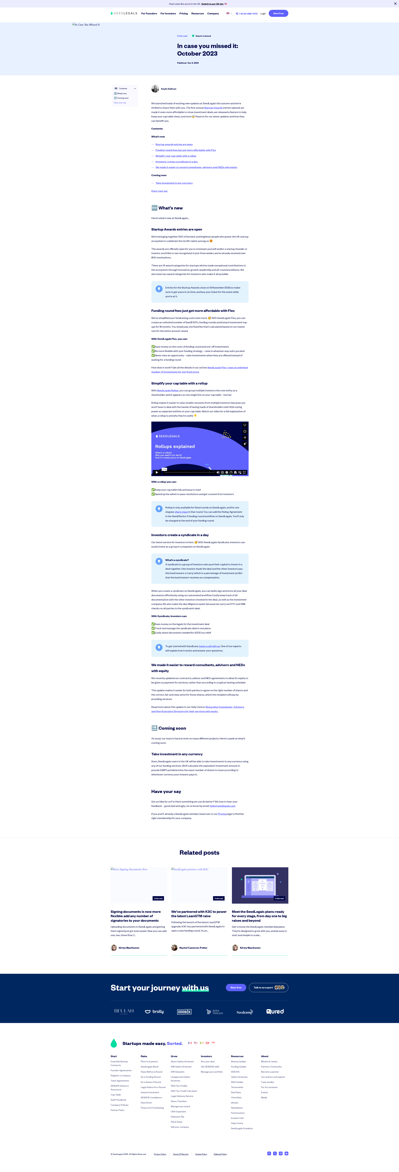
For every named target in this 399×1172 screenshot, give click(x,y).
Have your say (120, 102)
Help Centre (237, 1123)
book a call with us (209, 646)
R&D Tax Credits (179, 1085)
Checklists (236, 1097)
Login (263, 13)
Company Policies (119, 1104)
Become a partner (270, 1071)
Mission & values (269, 1061)
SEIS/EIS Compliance (151, 1097)
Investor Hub (237, 1117)
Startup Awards (213, 107)
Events (264, 1092)
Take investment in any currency (174, 183)
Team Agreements (120, 1080)
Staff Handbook (118, 1099)
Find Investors (238, 1112)
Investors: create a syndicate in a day (177, 161)
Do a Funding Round (151, 1076)
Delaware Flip (177, 1116)
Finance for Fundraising (152, 1107)
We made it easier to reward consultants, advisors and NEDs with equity (196, 167)
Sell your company (180, 1126)
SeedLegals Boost (150, 1066)
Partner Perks (117, 1110)
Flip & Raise (176, 1121)
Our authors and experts (273, 1076)
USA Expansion (178, 1111)
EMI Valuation (177, 1071)
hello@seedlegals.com (222, 806)
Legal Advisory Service (182, 1096)
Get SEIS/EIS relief (210, 1066)
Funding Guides (238, 1066)
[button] (230, 13)
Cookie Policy (201, 1154)
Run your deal (207, 1061)
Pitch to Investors (149, 1061)
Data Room (146, 1102)
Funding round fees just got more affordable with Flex (186, 150)
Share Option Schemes (182, 1061)
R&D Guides (237, 1081)
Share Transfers (179, 1101)
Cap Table (116, 1094)
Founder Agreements (121, 1070)
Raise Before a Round (151, 1071)
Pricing (222, 814)
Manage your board (180, 1106)
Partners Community (271, 1066)
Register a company (120, 1075)
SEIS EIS (235, 1071)
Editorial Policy (220, 1154)
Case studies (267, 1081)
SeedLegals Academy (242, 1128)
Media (264, 1097)
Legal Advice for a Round (153, 1087)
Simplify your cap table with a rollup (176, 156)
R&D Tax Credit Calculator (184, 1090)
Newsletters (237, 1107)
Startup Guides (238, 1061)
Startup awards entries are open (174, 144)
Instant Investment (150, 1092)
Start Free (278, 13)
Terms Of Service (180, 1154)
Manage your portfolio (212, 1071)
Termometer (237, 1087)
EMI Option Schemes (181, 1066)
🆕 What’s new (120, 93)
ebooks (234, 1102)
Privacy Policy (160, 1154)
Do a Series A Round (151, 1081)
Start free (236, 987)
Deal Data (236, 1092)
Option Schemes (239, 1076)
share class (181, 512)
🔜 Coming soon (121, 98)
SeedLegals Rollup (167, 390)
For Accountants (269, 1087)
